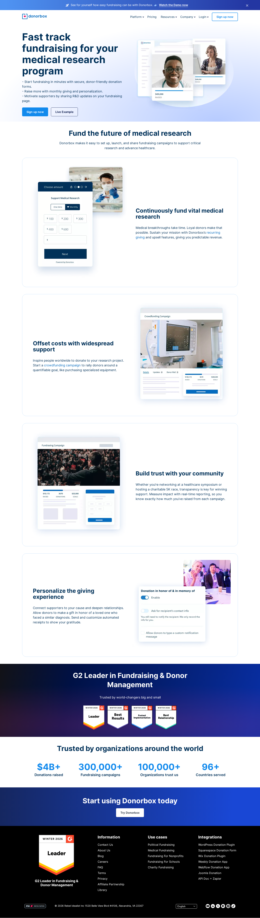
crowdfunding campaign (63, 365)
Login (202, 17)
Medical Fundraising (161, 850)
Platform (136, 17)
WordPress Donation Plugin (216, 844)
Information (109, 837)
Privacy (103, 878)
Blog (101, 856)
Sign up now (224, 17)
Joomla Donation (209, 873)
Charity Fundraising (161, 867)
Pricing (152, 17)
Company (186, 17)
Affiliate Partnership (111, 884)
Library (102, 890)
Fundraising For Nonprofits (165, 856)
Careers (103, 861)
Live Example (64, 112)
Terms (102, 873)
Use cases (157, 837)
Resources (168, 17)
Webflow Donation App (213, 867)
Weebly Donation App (212, 861)
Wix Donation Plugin (211, 856)
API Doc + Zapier (209, 878)
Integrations (210, 837)
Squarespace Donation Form (217, 850)
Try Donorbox (130, 812)
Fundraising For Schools (164, 861)
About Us (104, 850)
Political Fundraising (161, 844)
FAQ (100, 867)
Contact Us (105, 844)
